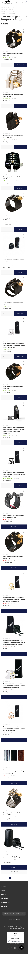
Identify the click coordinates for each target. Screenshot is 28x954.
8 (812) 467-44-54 (14, 919)
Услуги (3, 890)
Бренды (4, 894)
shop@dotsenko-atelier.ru (15, 922)
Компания (4, 898)
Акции (3, 886)
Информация (5, 902)
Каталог (4, 882)
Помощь (4, 906)
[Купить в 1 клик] (23, 32)
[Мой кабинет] (22, 2)
